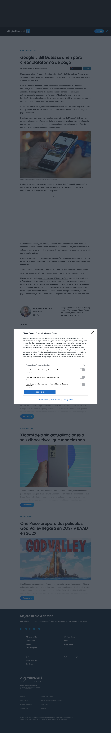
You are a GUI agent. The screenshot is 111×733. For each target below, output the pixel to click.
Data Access (55, 400)
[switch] (82, 369)
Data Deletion (43, 400)
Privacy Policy (68, 400)
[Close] (93, 333)
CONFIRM (40, 392)
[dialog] (55, 366)
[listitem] (55, 365)
